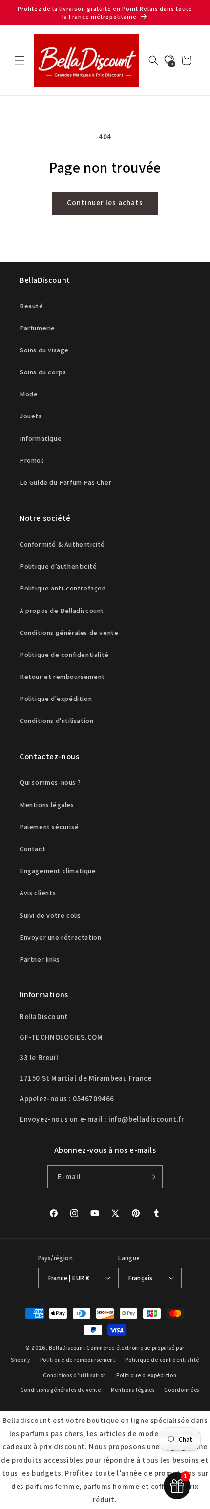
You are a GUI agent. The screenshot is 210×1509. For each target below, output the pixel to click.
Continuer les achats (105, 202)
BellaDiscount (67, 1347)
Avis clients (38, 892)
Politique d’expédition (146, 1375)
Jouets (31, 416)
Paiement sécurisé (49, 826)
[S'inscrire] (151, 1176)
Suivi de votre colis (50, 915)
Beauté (31, 306)
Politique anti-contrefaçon (63, 588)
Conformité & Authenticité (62, 544)
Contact (32, 848)
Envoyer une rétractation (60, 937)
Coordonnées (181, 1389)
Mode (29, 394)
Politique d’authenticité (58, 566)
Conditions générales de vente (69, 632)
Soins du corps (43, 372)
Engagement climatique (58, 870)
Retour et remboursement (62, 676)
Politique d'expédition (56, 698)
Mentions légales (47, 804)
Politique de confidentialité (64, 654)
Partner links (40, 959)
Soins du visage (44, 350)
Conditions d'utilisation (56, 720)
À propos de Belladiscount (62, 610)
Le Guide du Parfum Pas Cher (65, 482)
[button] (19, 60)
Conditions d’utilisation (74, 1375)
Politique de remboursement (78, 1359)
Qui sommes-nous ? (50, 782)
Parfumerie (37, 328)
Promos (32, 460)
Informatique (41, 438)
